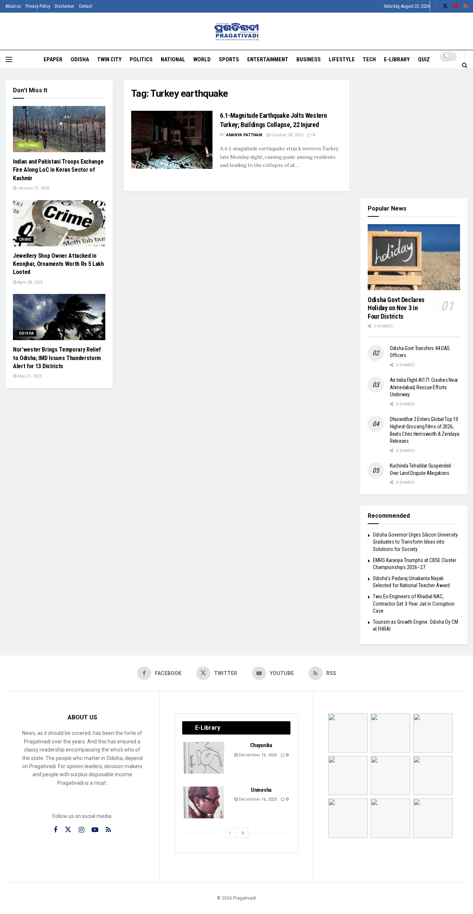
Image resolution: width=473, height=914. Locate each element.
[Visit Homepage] (237, 31)
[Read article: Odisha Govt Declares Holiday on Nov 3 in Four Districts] (414, 257)
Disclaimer (64, 6)
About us (13, 6)
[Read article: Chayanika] (204, 758)
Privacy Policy (37, 6)
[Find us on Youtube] (455, 6)
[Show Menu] (9, 59)
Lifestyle (342, 59)
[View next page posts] (242, 833)
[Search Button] (464, 65)
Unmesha (261, 790)
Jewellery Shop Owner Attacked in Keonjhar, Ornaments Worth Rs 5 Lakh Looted (58, 264)
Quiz (424, 59)
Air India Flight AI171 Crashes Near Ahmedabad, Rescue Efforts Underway (424, 387)
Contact (85, 6)
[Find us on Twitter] (445, 6)
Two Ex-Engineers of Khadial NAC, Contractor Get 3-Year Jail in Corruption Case (414, 603)
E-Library (397, 59)
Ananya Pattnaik (244, 135)
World (202, 59)
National (173, 59)
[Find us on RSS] (465, 6)
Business (308, 59)
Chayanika (261, 745)
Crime (25, 239)
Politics (141, 59)
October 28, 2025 (286, 135)
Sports (229, 59)
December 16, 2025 (257, 755)
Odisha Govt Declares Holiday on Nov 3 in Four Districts (396, 308)
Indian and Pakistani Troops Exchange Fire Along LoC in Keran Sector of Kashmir (58, 170)
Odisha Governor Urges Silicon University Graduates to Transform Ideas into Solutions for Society (415, 542)
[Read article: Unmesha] (204, 802)
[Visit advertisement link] (413, 133)
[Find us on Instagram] (81, 830)
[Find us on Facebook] (436, 6)
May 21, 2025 (29, 376)
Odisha (80, 59)
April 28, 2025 (29, 282)
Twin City (109, 59)
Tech (369, 59)
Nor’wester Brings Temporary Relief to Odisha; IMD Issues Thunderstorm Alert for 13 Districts (57, 358)
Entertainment (267, 59)
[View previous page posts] (229, 833)
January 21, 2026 (33, 188)
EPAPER (53, 59)
